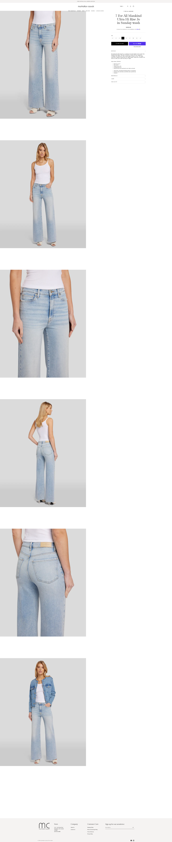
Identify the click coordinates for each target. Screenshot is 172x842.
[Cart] (133, 6)
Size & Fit (114, 81)
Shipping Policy (90, 827)
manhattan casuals (44, 840)
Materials (114, 75)
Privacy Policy (90, 834)
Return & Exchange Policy (92, 829)
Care (112, 78)
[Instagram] (133, 840)
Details (113, 51)
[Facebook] (131, 840)
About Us (72, 827)
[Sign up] (133, 827)
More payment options (137, 46)
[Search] (127, 6)
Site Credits (50, 840)
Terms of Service (90, 831)
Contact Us (73, 829)
